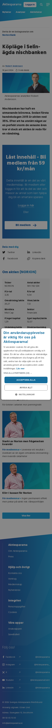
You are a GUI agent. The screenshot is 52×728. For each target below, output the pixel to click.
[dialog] (26, 364)
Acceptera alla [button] (26, 380)
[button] (26, 373)
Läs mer (20, 368)
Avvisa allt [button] (26, 388)
